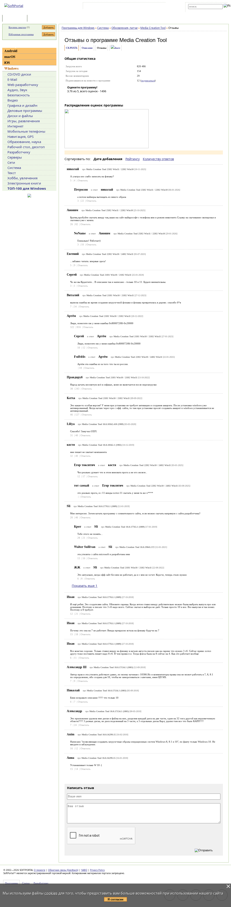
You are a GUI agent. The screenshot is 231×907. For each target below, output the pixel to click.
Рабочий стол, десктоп (26, 147)
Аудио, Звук (17, 90)
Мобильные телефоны (26, 131)
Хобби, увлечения (22, 178)
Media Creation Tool (143, 40)
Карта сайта (146, 6)
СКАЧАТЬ (71, 47)
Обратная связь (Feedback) (63, 870)
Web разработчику (22, 84)
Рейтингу (132, 159)
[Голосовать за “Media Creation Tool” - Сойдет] (84, 98)
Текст (11, 173)
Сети (11, 162)
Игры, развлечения (23, 121)
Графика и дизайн (22, 105)
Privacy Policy (97, 870)
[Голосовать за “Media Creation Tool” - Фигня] (70, 98)
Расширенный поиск (200, 10)
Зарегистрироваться (123, 6)
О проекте (39, 870)
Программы (16, 18)
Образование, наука (24, 141)
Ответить (83, 180)
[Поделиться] (115, 48)
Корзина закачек (17, 27)
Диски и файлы (20, 115)
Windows (11, 68)
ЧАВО (84, 870)
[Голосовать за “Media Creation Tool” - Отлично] (97, 98)
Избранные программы (21, 34)
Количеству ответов (158, 159)
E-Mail (12, 79)
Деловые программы (24, 110)
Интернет (15, 126)
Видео (12, 100)
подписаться (148, 80)
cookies (51, 893)
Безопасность (18, 95)
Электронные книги (24, 183)
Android (10, 50)
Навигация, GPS (20, 136)
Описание (87, 47)
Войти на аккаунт (97, 6)
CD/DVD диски (19, 74)
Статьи (38, 18)
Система (14, 167)
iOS (7, 62)
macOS (9, 56)
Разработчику (18, 152)
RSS (160, 6)
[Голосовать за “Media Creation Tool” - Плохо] (77, 98)
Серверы (14, 157)
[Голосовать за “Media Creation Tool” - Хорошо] (91, 98)
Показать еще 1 (84, 585)
